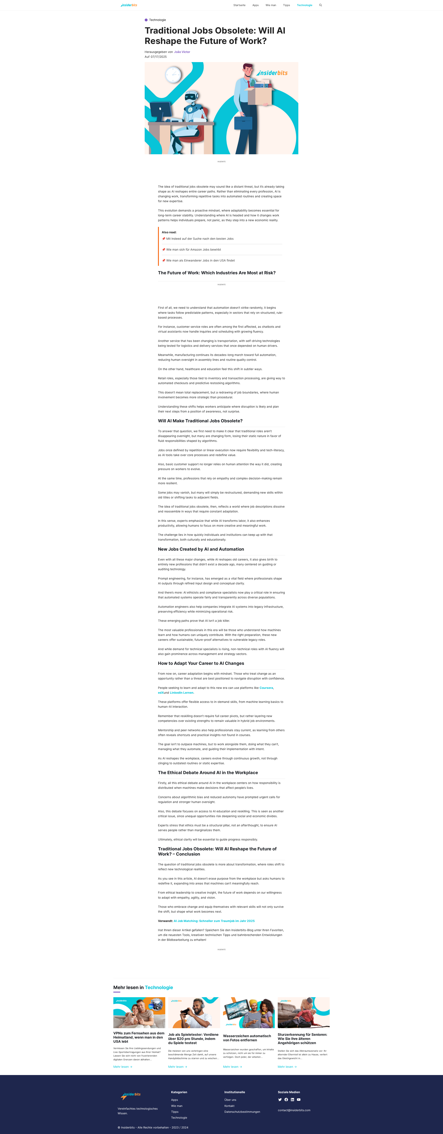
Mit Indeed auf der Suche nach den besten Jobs (200, 238)
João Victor (182, 52)
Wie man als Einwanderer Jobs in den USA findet (200, 260)
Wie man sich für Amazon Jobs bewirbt (193, 249)
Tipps (286, 5)
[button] (320, 5)
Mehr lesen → (122, 1066)
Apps (255, 5)
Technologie (304, 5)
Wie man (271, 5)
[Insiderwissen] (129, 5)
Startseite (239, 5)
